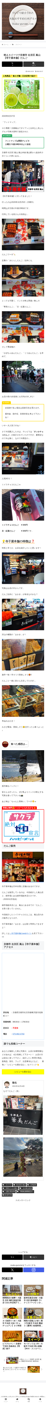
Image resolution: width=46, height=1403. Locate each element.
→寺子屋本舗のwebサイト (20, 933)
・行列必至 (32, 1185)
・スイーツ (8, 1185)
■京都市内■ (8, 1195)
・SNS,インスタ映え (11, 1188)
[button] (33, 64)
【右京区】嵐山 (20, 1185)
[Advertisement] (23, 1225)
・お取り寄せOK (9, 1191)
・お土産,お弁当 (27, 1188)
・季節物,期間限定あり (26, 1191)
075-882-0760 (18, 1034)
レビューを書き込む (23, 1072)
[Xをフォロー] (12, 1269)
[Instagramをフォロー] (33, 1269)
